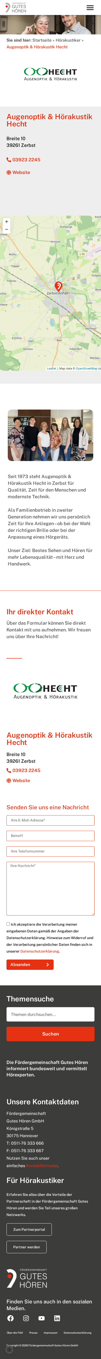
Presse (33, 1332)
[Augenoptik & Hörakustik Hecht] (58, 286)
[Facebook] (10, 1318)
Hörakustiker (68, 40)
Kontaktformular (41, 1165)
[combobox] (50, 1014)
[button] (90, 7)
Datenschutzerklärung (39, 951)
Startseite (42, 40)
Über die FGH (15, 1332)
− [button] (6, 229)
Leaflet (51, 368)
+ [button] (6, 221)
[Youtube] (41, 1318)
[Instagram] (26, 1318)
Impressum (50, 1332)
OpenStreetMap (86, 368)
